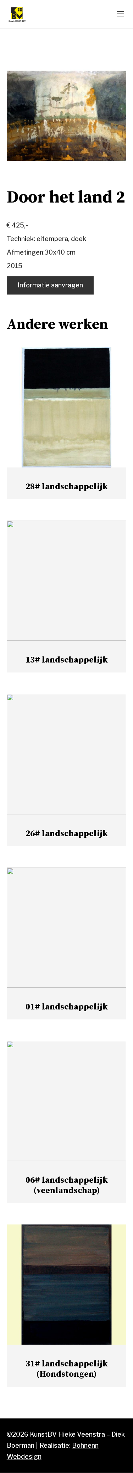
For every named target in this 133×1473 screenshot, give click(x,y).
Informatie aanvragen (50, 285)
